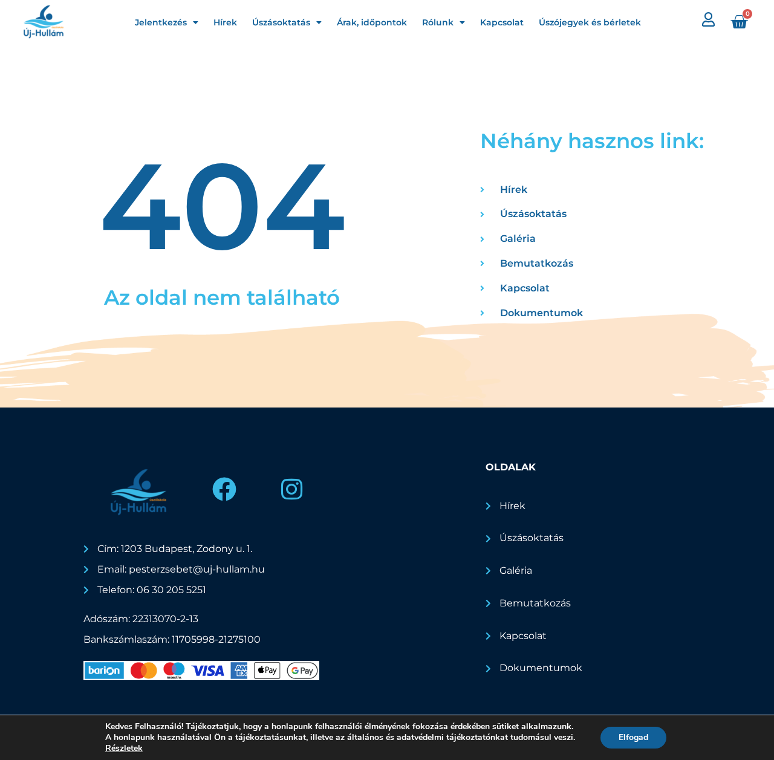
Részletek (124, 748)
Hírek (225, 22)
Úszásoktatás (281, 22)
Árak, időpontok (372, 22)
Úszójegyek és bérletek (590, 22)
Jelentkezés (161, 22)
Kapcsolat (502, 22)
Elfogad (633, 737)
